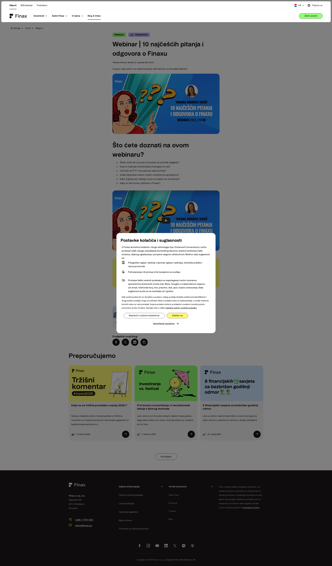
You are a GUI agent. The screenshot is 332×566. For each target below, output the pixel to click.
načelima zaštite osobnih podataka (181, 308)
